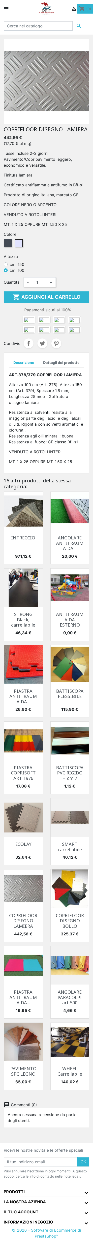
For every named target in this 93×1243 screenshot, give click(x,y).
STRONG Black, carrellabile (23, 619)
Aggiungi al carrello (47, 297)
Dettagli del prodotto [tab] (61, 362)
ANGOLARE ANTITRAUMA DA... (70, 543)
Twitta (42, 343)
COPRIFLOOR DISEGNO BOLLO (70, 920)
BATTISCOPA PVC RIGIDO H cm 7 (70, 773)
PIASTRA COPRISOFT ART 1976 (23, 773)
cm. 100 (17, 270)
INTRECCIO (23, 538)
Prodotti (14, 1191)
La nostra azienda (25, 1201)
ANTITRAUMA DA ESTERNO (70, 619)
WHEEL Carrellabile (70, 1071)
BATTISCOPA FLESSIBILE (70, 693)
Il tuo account (21, 1211)
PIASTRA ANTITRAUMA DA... (23, 696)
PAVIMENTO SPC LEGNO (23, 1071)
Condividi (28, 343)
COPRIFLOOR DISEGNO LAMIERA (23, 920)
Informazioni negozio (28, 1222)
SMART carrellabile (70, 846)
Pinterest (56, 343)
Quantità (12, 282)
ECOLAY (23, 844)
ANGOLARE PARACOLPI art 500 (70, 997)
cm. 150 (17, 264)
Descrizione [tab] (23, 362)
